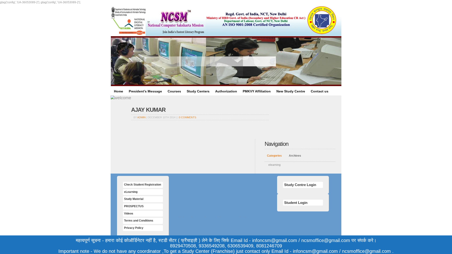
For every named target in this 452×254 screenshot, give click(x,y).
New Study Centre (290, 91)
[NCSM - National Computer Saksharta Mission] (158, 20)
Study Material (133, 199)
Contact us (319, 91)
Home (118, 91)
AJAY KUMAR (148, 110)
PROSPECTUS (134, 206)
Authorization (226, 91)
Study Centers (198, 91)
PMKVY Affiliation (257, 91)
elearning (274, 165)
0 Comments (187, 117)
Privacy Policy (133, 228)
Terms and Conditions (138, 220)
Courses (174, 91)
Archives (295, 155)
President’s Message (145, 91)
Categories (274, 155)
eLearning (130, 192)
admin (141, 117)
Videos (128, 213)
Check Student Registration (142, 184)
